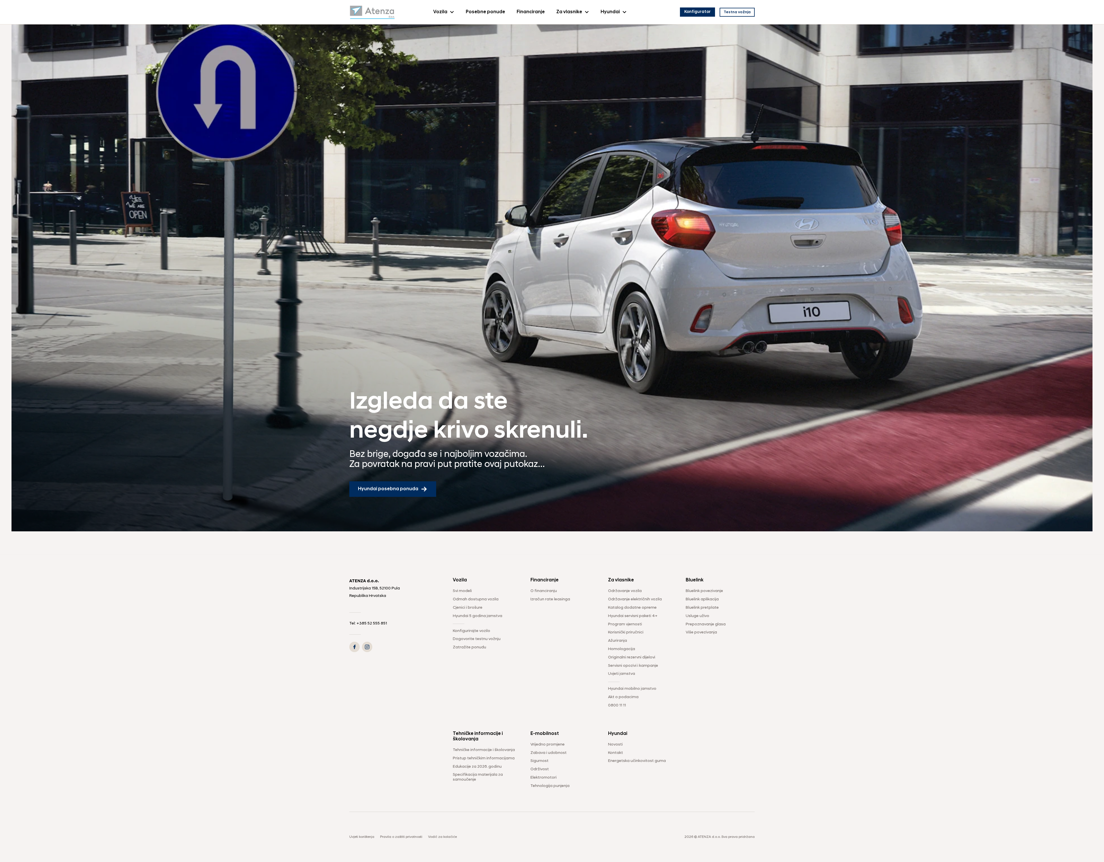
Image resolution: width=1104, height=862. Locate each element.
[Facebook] (354, 647)
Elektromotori (543, 777)
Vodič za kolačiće (442, 837)
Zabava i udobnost (548, 753)
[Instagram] (367, 647)
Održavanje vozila (625, 591)
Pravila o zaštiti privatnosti (401, 837)
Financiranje (531, 12)
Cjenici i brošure (467, 608)
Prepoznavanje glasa (706, 624)
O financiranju (543, 591)
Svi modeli (462, 591)
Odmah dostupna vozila (476, 599)
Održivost (539, 769)
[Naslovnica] (372, 12)
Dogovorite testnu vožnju (477, 639)
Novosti (615, 744)
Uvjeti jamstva (621, 674)
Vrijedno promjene (547, 744)
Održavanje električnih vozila (635, 599)
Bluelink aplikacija (702, 599)
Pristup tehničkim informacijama (484, 758)
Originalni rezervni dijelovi (631, 657)
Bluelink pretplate (702, 608)
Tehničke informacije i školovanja (484, 750)
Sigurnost (539, 761)
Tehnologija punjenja (550, 786)
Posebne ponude (485, 12)
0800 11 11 (617, 705)
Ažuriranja (617, 641)
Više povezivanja (701, 632)
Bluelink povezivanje (704, 591)
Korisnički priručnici (625, 632)
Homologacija (621, 649)
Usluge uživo (697, 616)
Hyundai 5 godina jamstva (477, 616)
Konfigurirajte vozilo (471, 631)
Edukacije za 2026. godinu (477, 767)
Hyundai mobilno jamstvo (632, 689)
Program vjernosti (625, 624)
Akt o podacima (623, 697)
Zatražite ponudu (469, 647)
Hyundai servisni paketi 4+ (633, 616)
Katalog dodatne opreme (632, 608)
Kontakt (615, 753)
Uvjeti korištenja (361, 837)
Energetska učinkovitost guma (637, 761)
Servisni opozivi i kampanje (633, 666)
